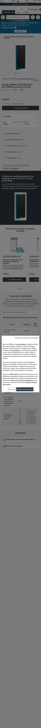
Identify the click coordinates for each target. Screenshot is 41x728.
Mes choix (12, 389)
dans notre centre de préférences (22, 380)
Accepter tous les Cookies (25, 389)
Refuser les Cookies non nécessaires (26, 338)
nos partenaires (21, 344)
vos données (15, 350)
